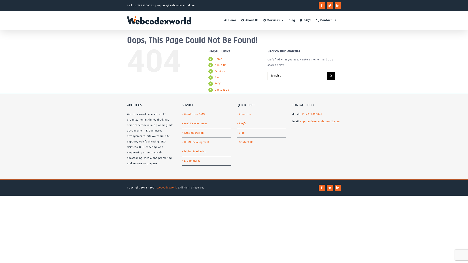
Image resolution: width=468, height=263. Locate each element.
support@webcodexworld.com (176, 5)
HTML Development (196, 142)
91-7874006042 (312, 114)
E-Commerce (192, 160)
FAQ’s (218, 83)
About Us (221, 65)
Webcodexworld (167, 187)
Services (220, 71)
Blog (217, 77)
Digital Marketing (195, 151)
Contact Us (222, 89)
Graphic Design (194, 132)
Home (218, 59)
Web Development (195, 123)
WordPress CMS (194, 114)
